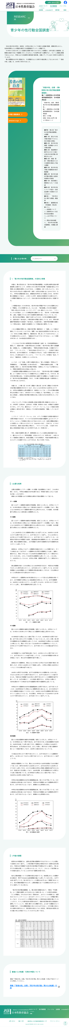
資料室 (57, 10)
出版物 (41, 10)
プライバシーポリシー (55, 1021)
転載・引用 (20, 1021)
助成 (65, 10)
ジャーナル (63, 6)
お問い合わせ (12, 1021)
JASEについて (43, 6)
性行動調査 (53, 6)
